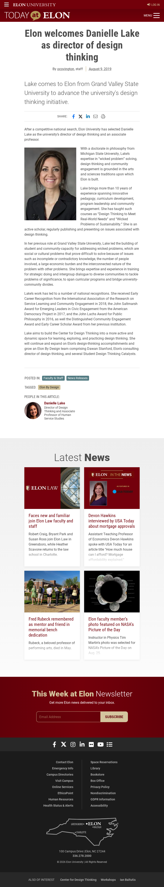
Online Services (62, 787)
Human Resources (60, 799)
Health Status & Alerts (58, 805)
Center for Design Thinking (78, 880)
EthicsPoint (65, 793)
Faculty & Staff (53, 378)
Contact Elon (64, 762)
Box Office (98, 781)
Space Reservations (104, 762)
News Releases (78, 378)
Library (95, 768)
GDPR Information (103, 799)
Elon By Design (49, 387)
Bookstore (97, 774)
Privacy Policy (100, 787)
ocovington (65, 69)
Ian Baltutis (128, 880)
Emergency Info (62, 768)
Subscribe (114, 716)
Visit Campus (64, 781)
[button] (6, 4)
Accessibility (99, 805)
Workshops (108, 880)
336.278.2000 (82, 856)
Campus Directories (60, 774)
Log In (155, 5)
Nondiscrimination (103, 793)
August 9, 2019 (100, 69)
